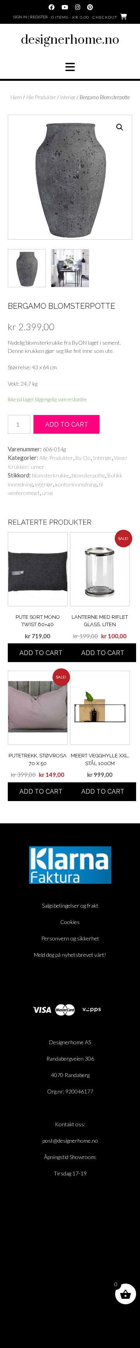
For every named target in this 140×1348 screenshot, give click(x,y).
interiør (44, 484)
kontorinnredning (75, 484)
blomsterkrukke (50, 475)
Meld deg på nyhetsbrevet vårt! (70, 954)
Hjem (16, 97)
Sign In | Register (30, 16)
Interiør (67, 97)
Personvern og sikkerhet (70, 938)
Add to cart (66, 424)
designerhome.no (70, 40)
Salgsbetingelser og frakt (70, 905)
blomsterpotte (88, 475)
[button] (70, 67)
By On (83, 457)
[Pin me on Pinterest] (90, 7)
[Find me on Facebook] (51, 7)
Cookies (70, 922)
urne (47, 493)
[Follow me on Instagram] (77, 7)
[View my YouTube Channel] (64, 7)
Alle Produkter (41, 97)
